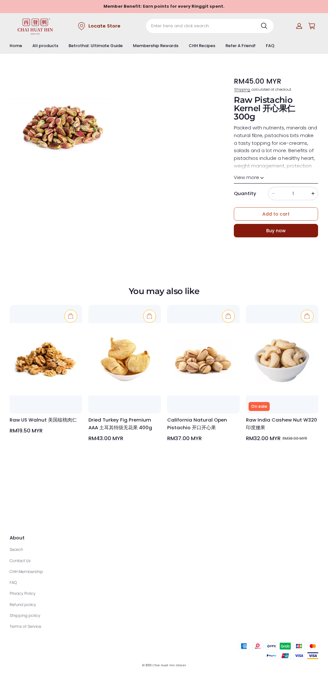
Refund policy (23, 604)
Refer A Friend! (241, 46)
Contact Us (20, 560)
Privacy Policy (23, 593)
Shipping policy (25, 615)
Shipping (242, 89)
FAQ (270, 46)
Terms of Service (25, 626)
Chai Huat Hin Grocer (169, 665)
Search (16, 549)
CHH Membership (26, 571)
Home (16, 46)
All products (45, 46)
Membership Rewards (155, 46)
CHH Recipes (202, 46)
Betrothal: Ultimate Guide (96, 46)
